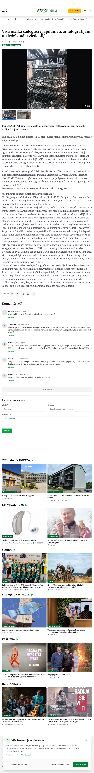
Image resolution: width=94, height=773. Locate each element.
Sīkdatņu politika (27, 755)
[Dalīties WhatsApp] (28, 294)
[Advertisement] (47, 446)
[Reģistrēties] (90, 10)
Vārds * (5, 405)
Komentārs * (7, 414)
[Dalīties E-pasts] (33, 294)
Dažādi (18, 19)
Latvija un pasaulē (9, 626)
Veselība (6, 671)
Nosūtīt (7, 430)
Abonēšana (74, 10)
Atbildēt (11, 317)
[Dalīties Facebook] (12, 294)
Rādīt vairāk (47, 389)
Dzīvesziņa (7, 716)
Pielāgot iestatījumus (19, 764)
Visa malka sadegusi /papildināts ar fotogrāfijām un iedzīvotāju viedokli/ (57, 19)
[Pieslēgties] (85, 10)
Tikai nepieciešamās (60, 764)
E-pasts (51, 405)
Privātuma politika (12, 755)
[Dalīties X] (17, 294)
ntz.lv (6, 42)
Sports (5, 581)
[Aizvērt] (86, 740)
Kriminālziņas (15, 45)
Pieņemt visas (80, 764)
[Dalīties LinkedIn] (23, 294)
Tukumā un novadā (9, 492)
